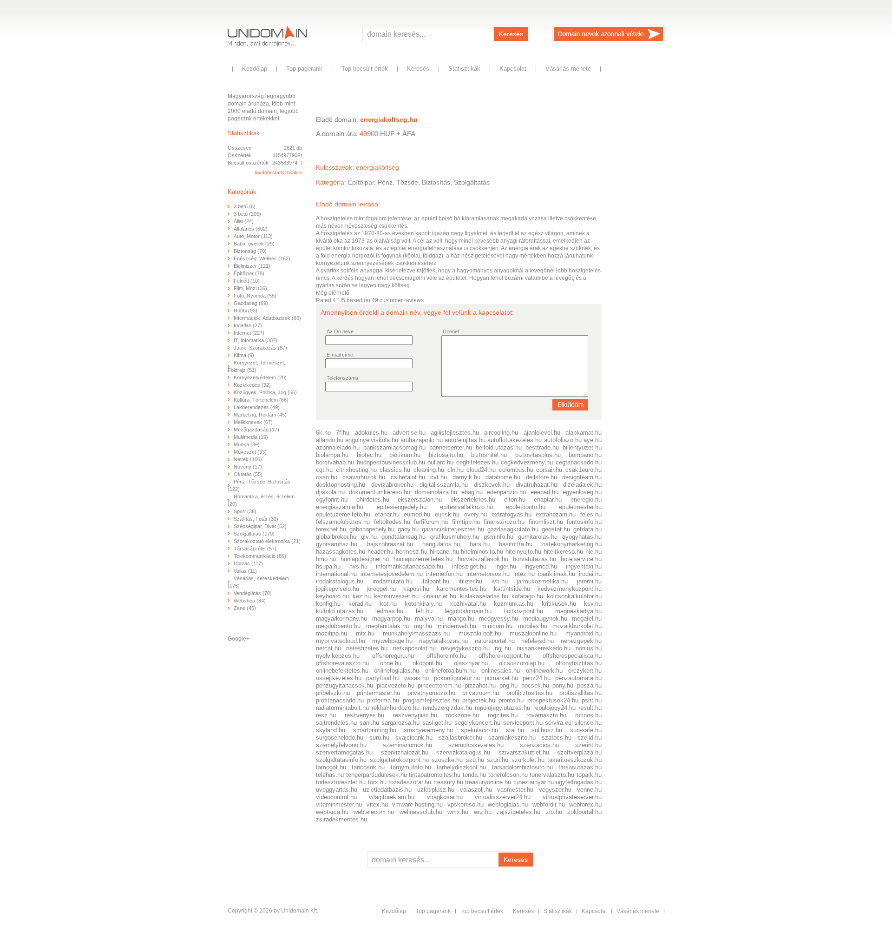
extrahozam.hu (556, 514)
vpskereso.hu (465, 804)
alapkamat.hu (583, 432)
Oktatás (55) (248, 474)
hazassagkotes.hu (340, 551)
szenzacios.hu (539, 744)
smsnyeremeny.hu (428, 730)
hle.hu (593, 551)
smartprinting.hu (374, 730)
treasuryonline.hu (488, 782)
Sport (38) (245, 511)
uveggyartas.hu (336, 789)
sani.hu (369, 722)
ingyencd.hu (541, 566)
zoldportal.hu (584, 811)
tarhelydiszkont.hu (461, 767)
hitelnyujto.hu (523, 551)
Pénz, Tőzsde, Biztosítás (414, 182)
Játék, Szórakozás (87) (260, 348)
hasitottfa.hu (515, 544)
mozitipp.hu (331, 633)
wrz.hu (483, 811)
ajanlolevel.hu (542, 432)
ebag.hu (472, 492)
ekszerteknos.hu (473, 499)
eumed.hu (417, 514)
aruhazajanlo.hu (421, 440)
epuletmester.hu (580, 506)
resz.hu (326, 715)
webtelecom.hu (374, 811)
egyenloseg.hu (582, 492)
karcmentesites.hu (461, 588)
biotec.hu (369, 454)
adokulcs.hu (371, 432)
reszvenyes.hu (364, 715)
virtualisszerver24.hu (503, 797)
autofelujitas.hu (465, 440)
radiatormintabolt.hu (342, 707)
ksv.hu (593, 603)
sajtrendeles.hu (336, 722)
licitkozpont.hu (523, 611)
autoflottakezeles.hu (514, 440)
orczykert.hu (585, 670)
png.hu (508, 685)
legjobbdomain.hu (468, 611)
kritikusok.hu (559, 603)
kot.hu (388, 603)
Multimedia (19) (251, 437)
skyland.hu (330, 730)
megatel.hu (587, 618)
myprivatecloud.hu (340, 640)
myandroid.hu (583, 633)
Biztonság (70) (250, 251)
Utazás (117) (248, 563)
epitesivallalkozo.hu (466, 506)
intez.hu (524, 573)
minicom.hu (496, 625)
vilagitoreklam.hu (391, 797)
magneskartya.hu (578, 611)
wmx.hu (457, 811)
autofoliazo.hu (563, 440)
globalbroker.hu (336, 536)
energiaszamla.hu (339, 506)
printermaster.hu (378, 692)
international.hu (336, 573)
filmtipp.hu (466, 521)
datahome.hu (502, 477)
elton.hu (514, 499)
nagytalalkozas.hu (443, 640)
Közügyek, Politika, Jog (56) (265, 392)
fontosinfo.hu (584, 521)
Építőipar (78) (249, 273)
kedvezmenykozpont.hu (570, 588)
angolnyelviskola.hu (371, 440)
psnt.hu (592, 700)
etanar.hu (387, 514)
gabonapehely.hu (371, 529)
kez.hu (362, 596)
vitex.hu (377, 804)
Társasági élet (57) (255, 548)
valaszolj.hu (476, 789)
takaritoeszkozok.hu (574, 759)
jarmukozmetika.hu (542, 581)
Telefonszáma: (343, 378)
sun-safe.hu (586, 730)
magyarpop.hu (391, 618)
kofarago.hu (527, 596)
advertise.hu (409, 432)
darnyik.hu (466, 477)
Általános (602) (251, 229)
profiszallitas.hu (580, 692)
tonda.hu (474, 774)
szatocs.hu (556, 737)
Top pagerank (304, 68)
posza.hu (589, 685)
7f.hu (342, 432)
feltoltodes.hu (392, 521)
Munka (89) (247, 444)
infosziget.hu (469, 566)
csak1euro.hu (583, 469)
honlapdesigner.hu (365, 559)
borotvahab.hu (335, 462)
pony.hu (562, 685)
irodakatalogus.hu (339, 581)
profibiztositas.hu (529, 692)
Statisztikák (464, 68)
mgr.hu (423, 625)
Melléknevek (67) (253, 422)
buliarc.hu (440, 462)
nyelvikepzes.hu (338, 655)
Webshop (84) (250, 600)
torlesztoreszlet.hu (341, 782)
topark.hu (589, 774)
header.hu (380, 551)
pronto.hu (511, 700)
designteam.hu (582, 477)
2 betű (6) (245, 206)
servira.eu (558, 722)
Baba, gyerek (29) (254, 243)
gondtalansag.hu (403, 536)
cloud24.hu (481, 469)
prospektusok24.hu (552, 700)
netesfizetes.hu (366, 648)
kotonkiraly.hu (423, 603)
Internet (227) (249, 333)
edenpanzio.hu (506, 492)
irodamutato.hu (393, 581)
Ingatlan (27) (248, 325)
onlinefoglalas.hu (396, 670)
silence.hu (588, 722)
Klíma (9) (244, 355)
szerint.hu (588, 744)
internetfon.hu (444, 573)
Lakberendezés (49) (257, 407)
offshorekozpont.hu (504, 655)
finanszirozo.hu (504, 521)
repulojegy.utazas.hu (502, 707)
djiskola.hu (330, 492)
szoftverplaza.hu (579, 752)
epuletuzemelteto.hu (343, 514)
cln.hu (455, 469)
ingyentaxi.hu (584, 566)
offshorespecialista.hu (572, 655)
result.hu (590, 707)
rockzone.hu (462, 715)
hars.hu (480, 544)
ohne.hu (390, 663)
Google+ (238, 638)
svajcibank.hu (414, 737)
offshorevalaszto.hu (342, 663)
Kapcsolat (512, 68)
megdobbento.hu (338, 625)
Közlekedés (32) (252, 385)
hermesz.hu (411, 551)
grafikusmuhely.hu (454, 536)
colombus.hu (516, 469)
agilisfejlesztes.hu (455, 432)
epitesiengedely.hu (401, 506)
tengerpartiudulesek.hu (376, 774)
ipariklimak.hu (556, 573)
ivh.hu (500, 581)
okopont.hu (427, 663)
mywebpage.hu (392, 640)
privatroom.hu (480, 692)
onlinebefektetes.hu (342, 670)
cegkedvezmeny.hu (527, 462)
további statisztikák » (278, 172)
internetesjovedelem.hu (392, 573)
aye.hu (593, 440)
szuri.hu (497, 759)
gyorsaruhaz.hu (336, 544)
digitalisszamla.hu (444, 484)
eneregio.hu (586, 499)
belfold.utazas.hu (499, 447)
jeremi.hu (589, 581)
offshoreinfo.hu (446, 655)
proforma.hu (383, 700)
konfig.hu (328, 603)
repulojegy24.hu (554, 707)
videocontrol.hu (336, 797)
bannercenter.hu (450, 447)
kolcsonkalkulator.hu (574, 596)
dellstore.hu (541, 477)
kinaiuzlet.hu (439, 596)
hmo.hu (326, 559)
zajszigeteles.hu (518, 811)
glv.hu (369, 536)
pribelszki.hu (333, 692)
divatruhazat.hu (536, 484)
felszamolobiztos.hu (343, 521)
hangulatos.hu (441, 544)
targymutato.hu (411, 767)
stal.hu (515, 730)
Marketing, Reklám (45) (260, 414)
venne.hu (589, 789)
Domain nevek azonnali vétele (608, 34)
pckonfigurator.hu (457, 678)
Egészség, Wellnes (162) (262, 258)
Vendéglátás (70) (253, 593)
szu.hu (475, 759)
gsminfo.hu (498, 536)
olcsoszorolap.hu (521, 663)
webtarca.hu (332, 811)
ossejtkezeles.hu (338, 678)
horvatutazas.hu (534, 559)
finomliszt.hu (546, 521)
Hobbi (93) (245, 310)
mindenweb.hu (457, 625)
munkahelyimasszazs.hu (416, 633)
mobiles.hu (532, 625)
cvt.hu (438, 477)
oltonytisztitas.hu (579, 663)
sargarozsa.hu (400, 722)
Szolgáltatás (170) (254, 533)
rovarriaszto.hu (546, 715)
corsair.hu (549, 469)
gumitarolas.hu (538, 536)
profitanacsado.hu (340, 700)
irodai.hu (590, 573)
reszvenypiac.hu (415, 715)
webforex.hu (585, 804)
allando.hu (329, 440)
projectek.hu (478, 700)
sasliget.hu (437, 722)
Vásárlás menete (568, 68)
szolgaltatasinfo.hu (341, 759)
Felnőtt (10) (247, 281)
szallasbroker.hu (460, 737)
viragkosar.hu (445, 797)
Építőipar (361, 182)
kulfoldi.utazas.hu (339, 611)
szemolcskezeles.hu (476, 744)
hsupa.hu (328, 566)
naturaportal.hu (495, 640)
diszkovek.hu (492, 484)
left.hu (424, 611)
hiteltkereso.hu (563, 551)
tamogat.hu (331, 767)
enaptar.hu (548, 499)
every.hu (475, 514)
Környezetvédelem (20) (260, 377)
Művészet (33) (250, 452)
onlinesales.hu (500, 670)
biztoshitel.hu (489, 454)
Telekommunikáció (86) (260, 556)
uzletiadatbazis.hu (387, 789)
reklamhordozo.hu (396, 707)
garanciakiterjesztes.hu (453, 529)
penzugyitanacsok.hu (344, 685)
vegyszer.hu (555, 789)
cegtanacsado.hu (579, 462)
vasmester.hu (515, 789)
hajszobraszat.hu (390, 544)
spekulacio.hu (479, 730)
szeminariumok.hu (407, 744)
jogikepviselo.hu (337, 588)
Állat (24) (244, 221)
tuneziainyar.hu (533, 782)
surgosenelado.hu (339, 737)
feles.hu (591, 514)
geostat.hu (556, 529)
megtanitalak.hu (387, 625)
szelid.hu (589, 737)
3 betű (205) (247, 214)
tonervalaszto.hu (552, 774)
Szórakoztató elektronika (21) (267, 541)
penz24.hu (537, 678)
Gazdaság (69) (251, 303)
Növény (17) (248, 467)
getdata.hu (587, 529)
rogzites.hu (503, 715)
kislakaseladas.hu (484, 596)
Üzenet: (451, 331)
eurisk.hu (447, 514)
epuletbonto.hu (525, 506)
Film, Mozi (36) (250, 288)
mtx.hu (365, 633)
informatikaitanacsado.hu (409, 566)
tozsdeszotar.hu (409, 782)
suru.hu (379, 737)
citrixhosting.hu (356, 469)
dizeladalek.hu (582, 484)
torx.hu (377, 782)
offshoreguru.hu (393, 655)
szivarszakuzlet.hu (523, 752)
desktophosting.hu (340, 484)
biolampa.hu (332, 454)
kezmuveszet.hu (396, 596)
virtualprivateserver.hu (572, 797)
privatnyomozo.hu (431, 692)
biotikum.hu (404, 454)
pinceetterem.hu (439, 685)
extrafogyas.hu (511, 514)
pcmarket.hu (501, 678)
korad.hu (360, 603)
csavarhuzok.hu (363, 477)
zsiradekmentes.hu (341, 819)
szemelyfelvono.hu (341, 744)
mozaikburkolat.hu (577, 625)
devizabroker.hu (392, 484)
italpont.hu (435, 581)
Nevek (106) (248, 459)
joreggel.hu (381, 588)
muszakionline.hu (533, 633)
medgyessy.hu (498, 618)
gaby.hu (408, 529)
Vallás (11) (245, 571)
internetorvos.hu (488, 573)
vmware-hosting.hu (417, 804)
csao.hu (326, 477)
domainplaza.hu (436, 492)
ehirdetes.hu (372, 499)
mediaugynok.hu (545, 618)
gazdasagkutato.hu (512, 529)
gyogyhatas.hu (582, 536)
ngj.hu (503, 648)
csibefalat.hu (408, 477)
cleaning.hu (428, 469)
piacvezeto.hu (395, 685)
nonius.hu (589, 648)
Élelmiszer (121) (252, 266)
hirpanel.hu (444, 551)
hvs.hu (358, 566)
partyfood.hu (383, 678)
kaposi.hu (416, 588)
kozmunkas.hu (513, 603)
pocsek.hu (535, 685)
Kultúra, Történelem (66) (261, 400)
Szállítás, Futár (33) (256, 519)
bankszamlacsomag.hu (394, 447)
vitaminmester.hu (339, 804)
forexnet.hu (331, 529)
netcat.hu (328, 648)
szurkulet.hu (528, 759)
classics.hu (395, 469)
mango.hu (461, 618)
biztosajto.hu (446, 454)
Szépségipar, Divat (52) (260, 526)
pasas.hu (416, 678)
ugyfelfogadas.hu (579, 782)
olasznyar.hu (471, 663)
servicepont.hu (523, 722)
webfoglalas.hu (508, 804)
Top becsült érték (364, 68)
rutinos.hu (588, 715)
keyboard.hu (332, 596)
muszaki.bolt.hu (480, 633)
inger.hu (505, 566)
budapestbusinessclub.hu (391, 462)
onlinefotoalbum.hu (450, 670)
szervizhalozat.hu (404, 752)
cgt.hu (324, 469)
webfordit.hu (548, 804)
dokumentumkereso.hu (379, 492)
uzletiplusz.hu (435, 789)
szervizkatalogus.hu (463, 752)
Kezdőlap (254, 68)
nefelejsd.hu (537, 640)
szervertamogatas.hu (344, 752)
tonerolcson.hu (508, 774)
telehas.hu (330, 774)
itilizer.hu (470, 581)
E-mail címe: (340, 354)
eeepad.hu (544, 492)
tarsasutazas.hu (580, 767)
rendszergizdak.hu (447, 707)
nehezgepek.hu (581, 640)
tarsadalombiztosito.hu (522, 767)
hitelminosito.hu (482, 551)
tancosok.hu (368, 767)
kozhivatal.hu (468, 603)
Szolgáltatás (472, 182)
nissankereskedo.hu (544, 648)
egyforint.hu (332, 499)
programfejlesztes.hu (431, 700)
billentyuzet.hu (582, 447)
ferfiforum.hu (431, 521)
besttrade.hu (542, 447)
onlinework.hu (544, 670)
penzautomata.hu (578, 678)
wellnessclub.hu (421, 811)
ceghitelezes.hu (477, 462)
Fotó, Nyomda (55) (255, 295)
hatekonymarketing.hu (572, 544)
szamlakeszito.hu (512, 737)
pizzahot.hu (480, 685)
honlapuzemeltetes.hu (423, 559)
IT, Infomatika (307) (255, 340)
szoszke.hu (447, 759)
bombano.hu (585, 454)
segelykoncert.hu (477, 722)
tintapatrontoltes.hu (434, 774)
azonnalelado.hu (338, 447)
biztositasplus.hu (538, 454)
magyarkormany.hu (341, 618)
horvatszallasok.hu (483, 559)
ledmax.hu (389, 611)
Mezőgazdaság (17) (256, 429)
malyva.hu (429, 618)
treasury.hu (448, 782)
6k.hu (323, 432)
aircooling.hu (501, 432)
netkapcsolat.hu (414, 648)
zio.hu (554, 811)
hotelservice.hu (581, 559)
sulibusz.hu (546, 730)
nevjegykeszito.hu (465, 648)
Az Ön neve (340, 331)
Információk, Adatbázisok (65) (267, 318)
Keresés (511, 34)
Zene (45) (245, 608)
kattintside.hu (512, 588)
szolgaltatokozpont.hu (399, 759)
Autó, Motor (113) (253, 236)
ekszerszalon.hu (420, 499)
